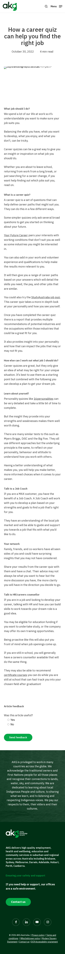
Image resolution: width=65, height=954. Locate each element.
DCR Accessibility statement (44, 941)
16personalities (43, 398)
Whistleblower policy (30, 938)
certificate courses (15, 675)
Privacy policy (38, 935)
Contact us (24, 941)
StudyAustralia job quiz (45, 297)
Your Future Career (16, 235)
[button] (46, 6)
